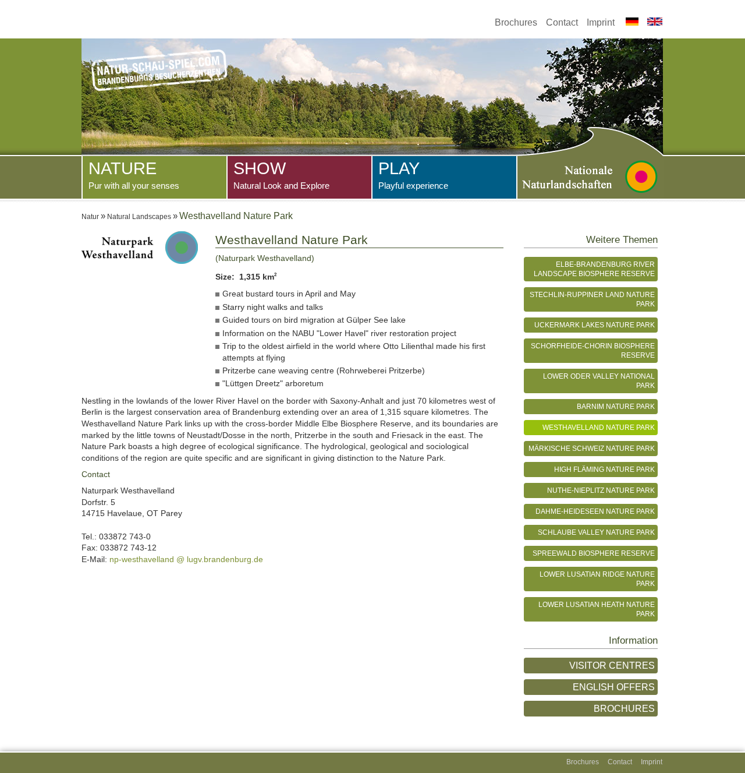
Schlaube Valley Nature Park (596, 532)
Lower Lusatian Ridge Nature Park (597, 578)
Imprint (601, 22)
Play (413, 174)
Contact (562, 22)
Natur (90, 216)
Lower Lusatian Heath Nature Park (596, 609)
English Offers (614, 687)
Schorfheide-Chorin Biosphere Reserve (593, 350)
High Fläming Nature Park (604, 469)
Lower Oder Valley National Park (599, 380)
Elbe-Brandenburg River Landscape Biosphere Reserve (594, 268)
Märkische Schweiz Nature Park (591, 448)
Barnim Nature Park (616, 406)
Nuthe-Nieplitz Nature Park (601, 490)
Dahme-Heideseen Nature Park (595, 511)
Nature (133, 174)
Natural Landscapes (139, 216)
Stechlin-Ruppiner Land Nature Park (592, 299)
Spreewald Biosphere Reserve (594, 553)
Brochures (516, 22)
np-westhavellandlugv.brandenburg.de (186, 559)
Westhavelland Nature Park (598, 427)
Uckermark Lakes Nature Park (594, 325)
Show (281, 174)
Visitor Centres (612, 665)
